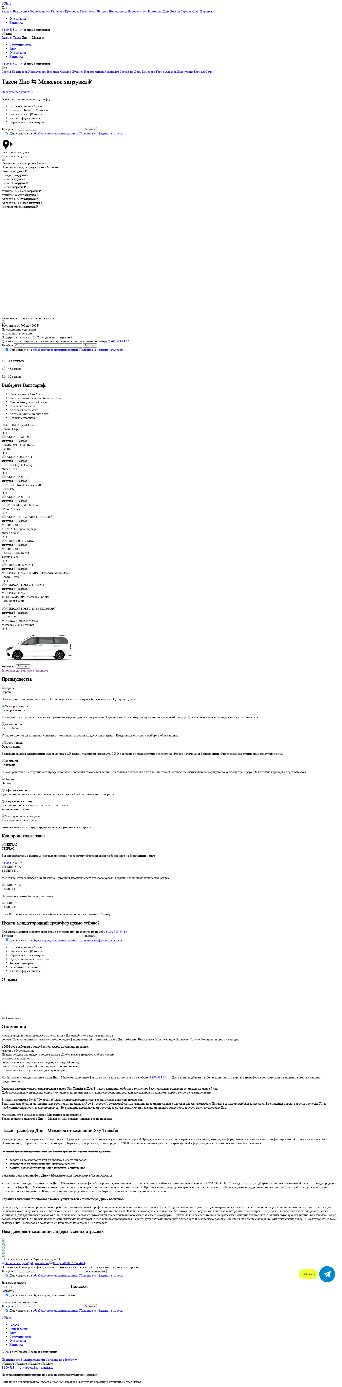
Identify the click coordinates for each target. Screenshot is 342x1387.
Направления (19, 1329)
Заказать (23, 440)
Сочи (196, 11)
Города (14, 1325)
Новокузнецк (118, 11)
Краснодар (72, 11)
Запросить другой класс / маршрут (25, 670)
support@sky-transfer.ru (33, 1263)
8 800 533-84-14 (12, 29)
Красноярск (88, 11)
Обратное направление (17, 92)
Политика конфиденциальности (101, 133)
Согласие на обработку (61, 1359)
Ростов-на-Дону (159, 11)
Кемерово (57, 11)
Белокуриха (21, 11)
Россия (175, 11)
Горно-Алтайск (40, 11)
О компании (18, 18)
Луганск (102, 11)
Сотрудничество (21, 45)
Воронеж (206, 11)
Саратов (186, 11)
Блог (13, 48)
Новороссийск (137, 11)
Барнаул (7, 11)
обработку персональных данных (55, 133)
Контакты (16, 22)
